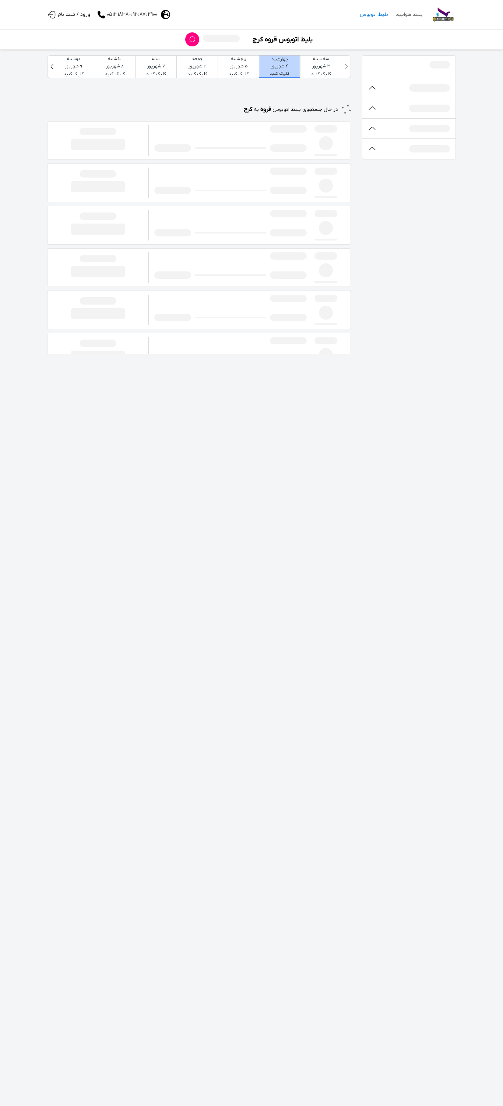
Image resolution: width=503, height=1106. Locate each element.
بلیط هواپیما (409, 14)
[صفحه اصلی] (443, 15)
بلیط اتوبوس (374, 14)
